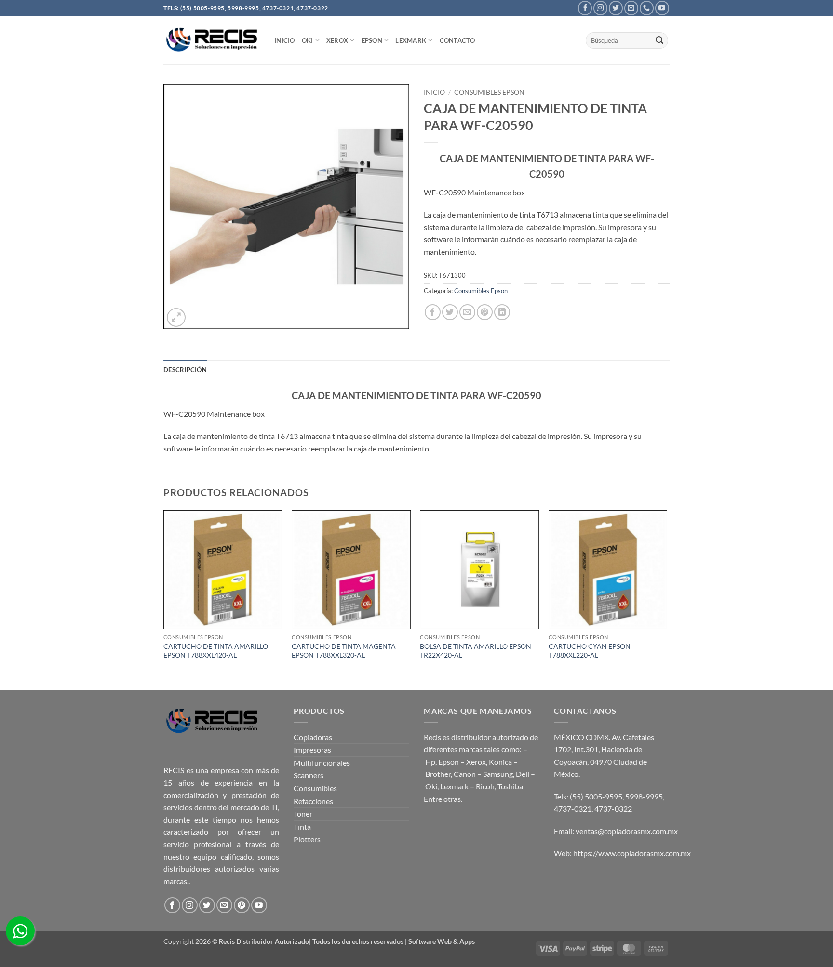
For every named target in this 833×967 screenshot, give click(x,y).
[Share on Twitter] (450, 312)
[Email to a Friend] (467, 312)
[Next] (666, 598)
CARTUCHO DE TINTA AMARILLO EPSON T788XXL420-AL (215, 650)
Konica (500, 761)
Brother (438, 773)
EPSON (372, 40)
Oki (431, 786)
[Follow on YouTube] (662, 8)
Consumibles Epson (489, 92)
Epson (448, 761)
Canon (465, 773)
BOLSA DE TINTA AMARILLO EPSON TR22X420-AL (475, 650)
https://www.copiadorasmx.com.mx (632, 853)
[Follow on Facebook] (585, 8)
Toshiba (510, 786)
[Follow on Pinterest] (242, 905)
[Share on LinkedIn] (502, 312)
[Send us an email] (631, 8)
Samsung (498, 773)
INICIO (284, 40)
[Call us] (647, 8)
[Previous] (164, 598)
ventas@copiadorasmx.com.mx (627, 831)
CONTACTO (457, 40)
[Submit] (659, 40)
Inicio (434, 92)
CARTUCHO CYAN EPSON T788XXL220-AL (590, 650)
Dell (522, 773)
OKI (307, 40)
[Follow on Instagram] (600, 8)
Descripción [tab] (185, 370)
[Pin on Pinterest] (485, 312)
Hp (430, 761)
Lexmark (410, 40)
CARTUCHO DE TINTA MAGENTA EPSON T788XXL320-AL (344, 650)
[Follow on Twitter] (616, 8)
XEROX (337, 40)
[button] (176, 317)
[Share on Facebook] (433, 312)
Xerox (476, 761)
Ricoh (485, 786)
